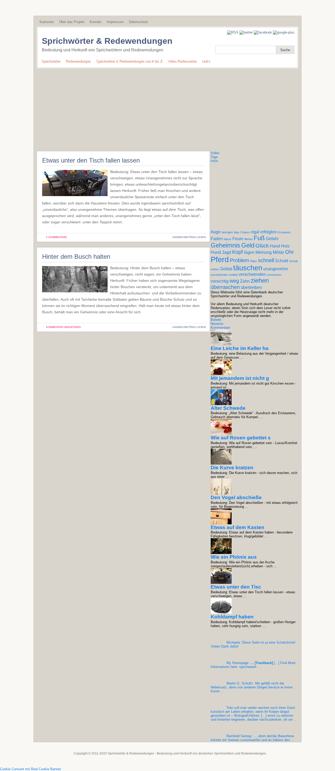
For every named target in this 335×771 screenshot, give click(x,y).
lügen (249, 252)
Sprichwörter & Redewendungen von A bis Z (130, 62)
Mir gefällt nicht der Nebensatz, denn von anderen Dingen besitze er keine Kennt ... (252, 687)
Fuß (259, 237)
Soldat (226, 269)
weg (234, 281)
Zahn (245, 281)
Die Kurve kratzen (232, 467)
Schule (293, 261)
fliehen (248, 239)
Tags (214, 157)
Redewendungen (78, 62)
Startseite (46, 22)
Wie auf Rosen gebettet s (241, 437)
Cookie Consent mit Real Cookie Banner (30, 769)
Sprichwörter (51, 62)
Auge (216, 232)
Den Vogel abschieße (236, 497)
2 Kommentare (56, 237)
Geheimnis (225, 245)
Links (207, 62)
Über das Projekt (72, 22)
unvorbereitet (219, 274)
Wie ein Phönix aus (234, 557)
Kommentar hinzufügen (63, 327)
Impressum (115, 22)
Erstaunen (284, 232)
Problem (239, 260)
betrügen (227, 232)
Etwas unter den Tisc (236, 587)
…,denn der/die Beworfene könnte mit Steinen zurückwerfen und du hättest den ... (252, 738)
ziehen (260, 280)
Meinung (263, 252)
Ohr (289, 252)
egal (255, 232)
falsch (227, 239)
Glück (262, 246)
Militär (278, 252)
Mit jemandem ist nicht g (240, 378)
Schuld (281, 260)
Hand (275, 246)
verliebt (233, 274)
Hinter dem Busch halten (76, 256)
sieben (215, 269)
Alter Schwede (228, 408)
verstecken (274, 274)
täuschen (247, 268)
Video (215, 153)
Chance (245, 232)
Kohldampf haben (232, 616)
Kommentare (220, 328)
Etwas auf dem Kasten (237, 527)
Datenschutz (138, 22)
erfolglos (268, 232)
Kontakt (96, 22)
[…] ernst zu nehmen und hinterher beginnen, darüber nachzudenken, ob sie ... (254, 713)
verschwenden (252, 274)
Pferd (220, 259)
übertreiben (251, 287)
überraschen (225, 287)
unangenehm (275, 269)
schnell (266, 260)
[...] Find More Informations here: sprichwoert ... (253, 665)
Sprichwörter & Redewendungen (107, 41)
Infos (214, 161)
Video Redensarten (182, 62)
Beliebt (216, 320)
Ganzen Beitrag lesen (189, 237)
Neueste (217, 324)
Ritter (253, 261)
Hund (216, 252)
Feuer (237, 238)
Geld (247, 245)
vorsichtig (219, 281)
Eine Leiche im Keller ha (240, 348)
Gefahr (272, 238)
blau (236, 232)
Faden (217, 238)
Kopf (237, 252)
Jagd (226, 252)
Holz (285, 246)
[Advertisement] (167, 107)
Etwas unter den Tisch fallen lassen (91, 160)
